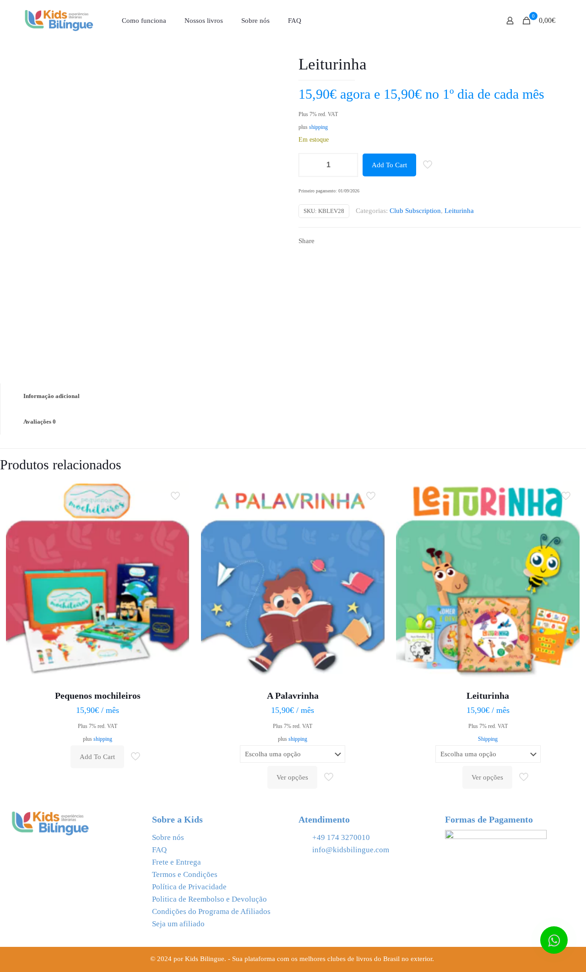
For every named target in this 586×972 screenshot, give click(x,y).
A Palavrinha (293, 695)
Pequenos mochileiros (98, 695)
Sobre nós (168, 837)
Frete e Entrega (176, 862)
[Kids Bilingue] (59, 20)
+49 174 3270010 (341, 837)
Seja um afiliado (178, 923)
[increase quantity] (348, 165)
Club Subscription (415, 210)
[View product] (176, 513)
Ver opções (292, 777)
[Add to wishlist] (176, 533)
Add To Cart (389, 165)
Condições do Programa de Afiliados (211, 911)
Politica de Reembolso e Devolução (209, 899)
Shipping (488, 739)
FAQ (159, 849)
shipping (318, 127)
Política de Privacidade (189, 886)
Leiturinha (459, 210)
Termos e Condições (184, 874)
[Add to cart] (176, 493)
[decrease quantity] (309, 165)
